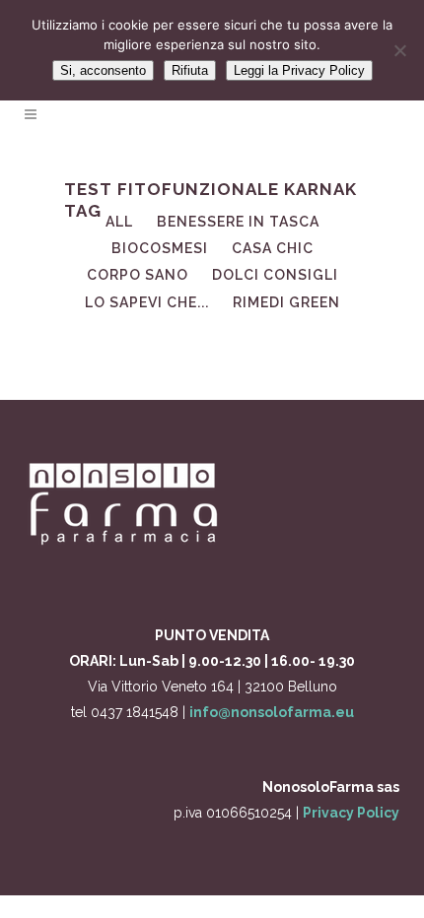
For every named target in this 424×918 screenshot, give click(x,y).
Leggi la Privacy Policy (299, 70)
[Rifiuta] (399, 50)
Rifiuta (190, 70)
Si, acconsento (103, 70)
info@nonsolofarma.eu (271, 712)
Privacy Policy (351, 812)
